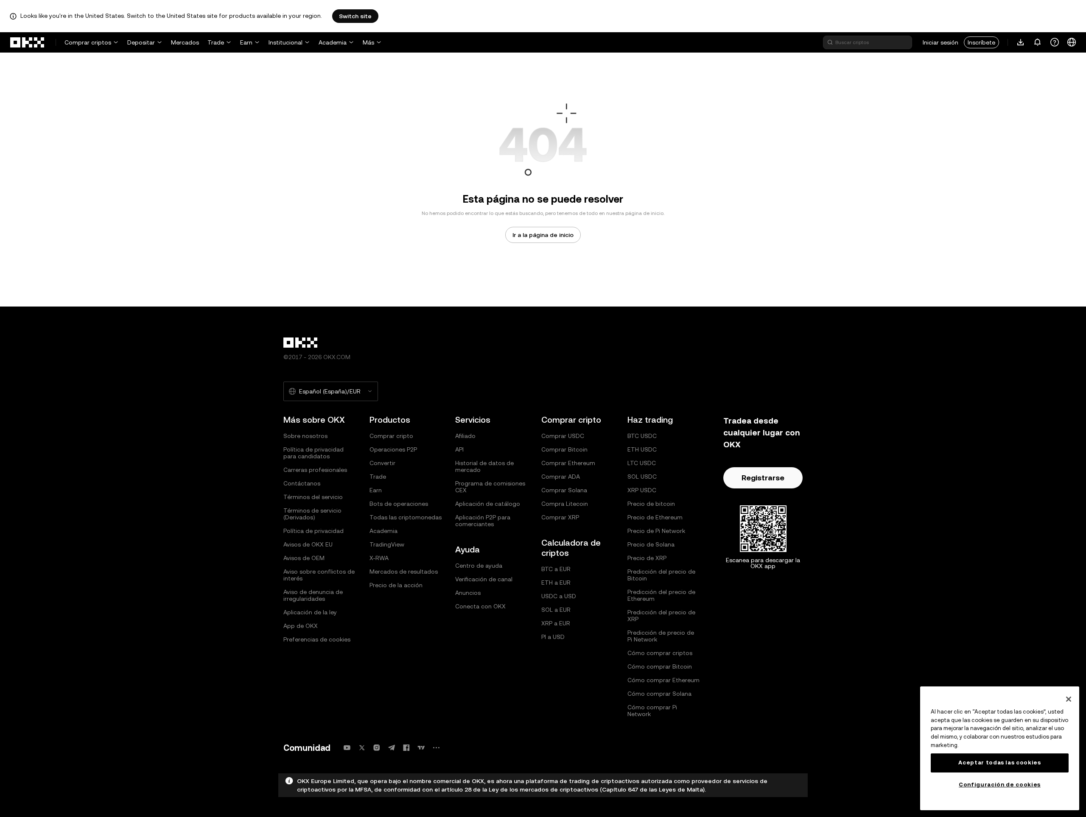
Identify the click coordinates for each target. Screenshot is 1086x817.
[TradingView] (421, 748)
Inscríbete (981, 42)
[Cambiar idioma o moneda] (1071, 42)
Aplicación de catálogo (487, 503)
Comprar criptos (87, 42)
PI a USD (553, 636)
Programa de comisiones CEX (490, 487)
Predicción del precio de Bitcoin (661, 575)
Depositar (141, 42)
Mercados (185, 42)
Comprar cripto (391, 435)
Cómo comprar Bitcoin (659, 666)
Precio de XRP (646, 558)
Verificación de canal (483, 579)
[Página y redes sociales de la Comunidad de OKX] (436, 748)
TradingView (386, 544)
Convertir (382, 463)
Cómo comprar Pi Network (652, 710)
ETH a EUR (556, 582)
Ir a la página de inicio (543, 234)
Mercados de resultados (403, 571)
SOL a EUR (556, 609)
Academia (333, 42)
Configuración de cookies (1000, 784)
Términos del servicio (313, 497)
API (459, 449)
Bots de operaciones (398, 503)
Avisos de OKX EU (308, 544)
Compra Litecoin (564, 503)
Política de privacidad (313, 530)
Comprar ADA (560, 476)
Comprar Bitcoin (564, 449)
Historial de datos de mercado (484, 466)
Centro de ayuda (478, 565)
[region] (999, 748)
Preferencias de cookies (316, 639)
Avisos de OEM (304, 558)
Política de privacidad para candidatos (313, 453)
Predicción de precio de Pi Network (660, 636)
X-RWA (379, 558)
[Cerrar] (1068, 699)
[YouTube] (347, 748)
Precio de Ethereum (655, 517)
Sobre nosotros (305, 435)
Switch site (355, 16)
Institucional (285, 42)
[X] (362, 748)
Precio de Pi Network (656, 530)
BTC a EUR (556, 569)
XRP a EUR (555, 623)
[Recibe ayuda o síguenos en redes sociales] (1054, 42)
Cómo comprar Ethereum (663, 680)
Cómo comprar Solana (659, 693)
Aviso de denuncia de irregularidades (313, 595)
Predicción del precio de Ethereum (661, 595)
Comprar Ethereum (568, 463)
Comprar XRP (560, 517)
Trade (215, 42)
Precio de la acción (396, 585)
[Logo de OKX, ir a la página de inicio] (27, 42)
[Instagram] (377, 748)
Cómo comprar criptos (659, 653)
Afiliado (465, 435)
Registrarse (763, 477)
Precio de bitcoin (651, 503)
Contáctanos (301, 483)
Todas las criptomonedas (405, 517)
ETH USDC (642, 449)
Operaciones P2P (393, 449)
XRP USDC (641, 490)
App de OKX (300, 625)
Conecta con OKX (480, 606)
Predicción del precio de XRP (661, 615)
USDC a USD (558, 596)
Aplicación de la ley (310, 612)
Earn (246, 42)
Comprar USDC (562, 435)
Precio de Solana (651, 544)
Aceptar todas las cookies (999, 762)
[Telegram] (391, 748)
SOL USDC (642, 476)
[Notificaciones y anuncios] (1037, 42)
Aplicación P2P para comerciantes (482, 520)
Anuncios (468, 592)
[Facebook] (406, 748)
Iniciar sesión (940, 42)
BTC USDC (642, 435)
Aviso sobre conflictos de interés (319, 575)
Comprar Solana (564, 490)
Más (368, 42)
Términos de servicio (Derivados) (312, 514)
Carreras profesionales (315, 469)
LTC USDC (641, 463)
